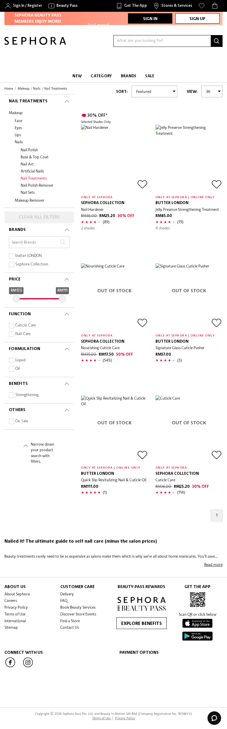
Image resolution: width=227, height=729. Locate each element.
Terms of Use (14, 614)
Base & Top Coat (34, 157)
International (15, 620)
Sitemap (11, 627)
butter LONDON (28, 256)
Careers (10, 600)
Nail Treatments (34, 178)
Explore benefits (141, 623)
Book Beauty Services (77, 607)
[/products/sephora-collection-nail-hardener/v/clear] (114, 158)
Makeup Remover (29, 200)
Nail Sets (28, 192)
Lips (18, 134)
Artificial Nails (32, 171)
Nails (19, 141)
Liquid (20, 360)
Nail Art (27, 164)
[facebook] (10, 666)
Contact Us (69, 627)
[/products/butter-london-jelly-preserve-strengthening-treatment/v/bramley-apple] (189, 158)
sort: (122, 92)
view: (192, 92)
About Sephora (17, 594)
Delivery (67, 594)
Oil (17, 369)
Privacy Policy (16, 607)
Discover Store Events (78, 614)
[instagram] (28, 666)
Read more (213, 564)
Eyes (18, 127)
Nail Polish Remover (37, 185)
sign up (197, 19)
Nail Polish (29, 149)
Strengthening (26, 395)
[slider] (16, 298)
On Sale (21, 421)
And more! (98, 23)
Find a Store (70, 620)
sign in (150, 19)
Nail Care (23, 334)
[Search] (217, 41)
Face (18, 120)
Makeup (16, 112)
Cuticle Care (25, 325)
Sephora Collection (31, 264)
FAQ (63, 600)
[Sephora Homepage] (35, 43)
